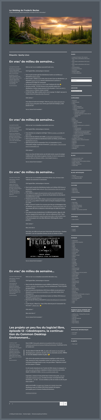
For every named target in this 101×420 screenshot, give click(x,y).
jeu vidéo (11, 137)
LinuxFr (74, 229)
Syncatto (74, 291)
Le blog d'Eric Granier (77, 159)
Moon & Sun (75, 276)
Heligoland (74, 263)
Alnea (73, 243)
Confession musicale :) (79, 112)
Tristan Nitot (75, 165)
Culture (11, 70)
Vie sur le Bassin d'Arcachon (78, 145)
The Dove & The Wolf (76, 295)
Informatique (16, 70)
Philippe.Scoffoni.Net (76, 164)
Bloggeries (74, 100)
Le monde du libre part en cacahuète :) (81, 125)
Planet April (74, 344)
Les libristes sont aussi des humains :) (82, 131)
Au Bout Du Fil (75, 315)
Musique (16, 71)
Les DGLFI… (74, 70)
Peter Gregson (75, 288)
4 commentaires (13, 295)
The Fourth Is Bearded (77, 297)
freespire (17, 286)
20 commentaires (13, 196)
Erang (73, 258)
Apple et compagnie (77, 122)
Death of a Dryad (75, 255)
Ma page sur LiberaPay (77, 206)
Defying (74, 256)
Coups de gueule (75, 102)
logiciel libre (16, 79)
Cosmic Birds (75, 249)
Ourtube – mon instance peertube (79, 209)
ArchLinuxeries (77, 128)
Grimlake (74, 262)
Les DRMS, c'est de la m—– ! (78, 138)
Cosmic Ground (75, 250)
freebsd (16, 185)
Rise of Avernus (75, 289)
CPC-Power (74, 332)
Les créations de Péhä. (77, 178)
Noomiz (76, 116)
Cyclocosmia (75, 252)
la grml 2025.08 (35, 80)
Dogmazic (74, 317)
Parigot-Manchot (76, 162)
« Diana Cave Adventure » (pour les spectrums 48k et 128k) (42, 216)
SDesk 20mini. (36, 76)
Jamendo (74, 319)
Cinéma (75, 105)
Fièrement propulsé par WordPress (39, 414)
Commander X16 (13, 283)
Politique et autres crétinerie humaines (80, 139)
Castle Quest (12, 134)
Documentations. (76, 67)
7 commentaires (13, 142)
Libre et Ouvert (75, 219)
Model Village (75, 275)
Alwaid (73, 245)
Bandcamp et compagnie (15, 68)
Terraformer (75, 292)
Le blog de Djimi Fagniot (77, 176)
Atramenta (74, 188)
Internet (75, 123)
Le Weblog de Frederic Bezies (24, 10)
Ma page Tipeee (75, 208)
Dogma (11, 76)
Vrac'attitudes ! (15, 73)
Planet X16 (11, 290)
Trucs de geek (12, 82)
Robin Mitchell (75, 321)
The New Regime (76, 298)
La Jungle (74, 271)
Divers (73, 118)
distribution (12, 185)
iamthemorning (75, 268)
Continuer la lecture (31, 393)
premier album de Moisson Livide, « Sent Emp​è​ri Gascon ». (42, 158)
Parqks (73, 285)
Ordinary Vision (75, 282)
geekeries (15, 76)
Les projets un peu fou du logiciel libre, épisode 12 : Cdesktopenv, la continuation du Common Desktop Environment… (37, 332)
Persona (74, 286)
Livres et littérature (77, 106)
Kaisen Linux (18, 78)
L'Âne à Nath (75, 203)
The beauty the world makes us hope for (81, 294)
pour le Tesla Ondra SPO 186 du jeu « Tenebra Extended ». (48, 206)
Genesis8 (74, 334)
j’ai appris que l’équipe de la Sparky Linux (47, 385)
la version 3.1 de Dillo (57, 133)
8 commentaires (13, 360)
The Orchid (74, 299)
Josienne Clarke (75, 269)
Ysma (73, 302)
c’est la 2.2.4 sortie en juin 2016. (49, 372)
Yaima (73, 301)
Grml (19, 76)
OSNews (74, 230)
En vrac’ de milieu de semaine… (31, 61)
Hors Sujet (74, 265)
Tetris (10, 292)
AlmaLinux (11, 133)
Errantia (74, 261)
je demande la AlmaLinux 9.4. (54, 136)
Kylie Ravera (75, 189)
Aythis (73, 246)
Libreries (11, 71)
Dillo (20, 134)
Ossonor (74, 284)
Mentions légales (76, 71)
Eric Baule (74, 259)
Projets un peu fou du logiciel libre (81, 132)
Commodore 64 (12, 284)
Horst (73, 266)
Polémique (74, 148)
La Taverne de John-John (77, 158)
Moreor (74, 279)
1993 (10, 349)
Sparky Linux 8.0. (37, 84)
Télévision (74, 142)
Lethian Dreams (75, 274)
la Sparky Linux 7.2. (36, 298)
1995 (13, 349)
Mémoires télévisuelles (78, 108)
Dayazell (74, 253)
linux (17, 354)
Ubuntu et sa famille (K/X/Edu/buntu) (82, 134)
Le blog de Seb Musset (77, 205)
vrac (17, 82)
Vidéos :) (74, 144)
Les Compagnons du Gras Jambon (79, 272)
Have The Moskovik (76, 318)
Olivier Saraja (75, 191)
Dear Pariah (74, 202)
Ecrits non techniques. (77, 68)
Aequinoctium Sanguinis (77, 242)
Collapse (74, 248)
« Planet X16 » (36, 305)
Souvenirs (74, 141)
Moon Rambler (75, 278)
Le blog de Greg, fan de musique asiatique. (81, 161)
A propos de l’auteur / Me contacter (80, 57)
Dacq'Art (74, 175)
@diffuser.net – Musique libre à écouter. (81, 314)
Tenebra (11, 191)
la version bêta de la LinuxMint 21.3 (40, 292)
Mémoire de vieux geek (78, 135)
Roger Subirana (75, 322)
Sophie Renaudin (76, 192)
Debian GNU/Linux (13, 184)
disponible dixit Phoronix (42, 94)
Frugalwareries (77, 129)
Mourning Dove (75, 281)
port (16, 355)
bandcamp (11, 75)
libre (10, 354)
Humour (74, 119)
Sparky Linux (16, 80)
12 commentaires (13, 85)
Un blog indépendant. (77, 73)
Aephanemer (75, 240)
